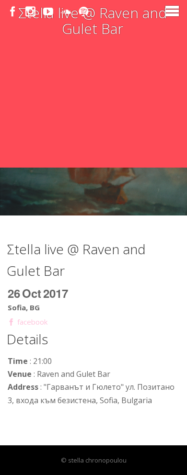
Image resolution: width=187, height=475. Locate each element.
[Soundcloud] (66, 12)
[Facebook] (13, 12)
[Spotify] (84, 12)
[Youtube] (48, 12)
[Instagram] (30, 12)
